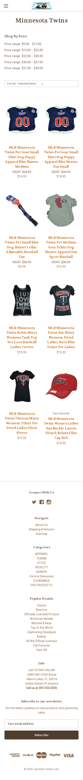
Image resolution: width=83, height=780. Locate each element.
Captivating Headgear (41, 632)
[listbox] (31, 83)
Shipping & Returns (41, 529)
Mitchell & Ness (41, 623)
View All (41, 650)
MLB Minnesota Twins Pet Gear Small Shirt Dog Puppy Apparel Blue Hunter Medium (22, 157)
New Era (41, 609)
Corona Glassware (41, 576)
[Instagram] (49, 502)
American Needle (41, 618)
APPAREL (41, 554)
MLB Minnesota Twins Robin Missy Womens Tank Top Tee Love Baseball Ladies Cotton (22, 337)
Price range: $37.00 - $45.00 (23, 68)
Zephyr (41, 605)
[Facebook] (41, 502)
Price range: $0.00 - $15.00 (22, 44)
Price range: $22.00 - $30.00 (23, 56)
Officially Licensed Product (41, 614)
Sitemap (41, 533)
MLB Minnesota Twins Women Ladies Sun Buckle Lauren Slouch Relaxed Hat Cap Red (61, 428)
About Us (41, 525)
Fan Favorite (41, 645)
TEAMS (41, 558)
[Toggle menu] (6, 6)
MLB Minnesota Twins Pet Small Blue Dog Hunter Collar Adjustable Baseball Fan (22, 247)
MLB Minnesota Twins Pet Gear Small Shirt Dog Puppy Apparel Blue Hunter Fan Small (61, 157)
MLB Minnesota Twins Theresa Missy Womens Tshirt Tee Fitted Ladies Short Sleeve (22, 423)
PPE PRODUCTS (41, 585)
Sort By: (11, 83)
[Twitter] (34, 502)
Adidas (41, 636)
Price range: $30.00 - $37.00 (23, 62)
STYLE (41, 563)
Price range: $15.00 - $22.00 (23, 50)
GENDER (41, 571)
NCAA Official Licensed (41, 641)
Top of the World (41, 627)
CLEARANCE (41, 580)
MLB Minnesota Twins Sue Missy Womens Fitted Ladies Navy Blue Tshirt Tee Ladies (61, 337)
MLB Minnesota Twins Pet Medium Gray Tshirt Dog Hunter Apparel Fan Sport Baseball (61, 247)
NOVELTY (41, 567)
